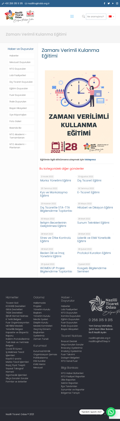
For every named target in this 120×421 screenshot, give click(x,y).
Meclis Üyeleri (40, 319)
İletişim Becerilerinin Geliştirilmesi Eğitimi (53, 224)
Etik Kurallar (39, 361)
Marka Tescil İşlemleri (17, 361)
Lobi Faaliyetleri (18, 75)
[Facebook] (104, 3)
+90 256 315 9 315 (14, 3)
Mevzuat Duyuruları (20, 62)
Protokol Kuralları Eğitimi (94, 253)
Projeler (37, 306)
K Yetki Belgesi (13, 319)
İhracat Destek (69, 341)
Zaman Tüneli (40, 339)
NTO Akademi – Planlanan (18, 146)
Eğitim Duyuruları (19, 88)
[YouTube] (113, 3)
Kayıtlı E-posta (13, 358)
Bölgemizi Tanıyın (70, 392)
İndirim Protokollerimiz (18, 339)
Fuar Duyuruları (18, 95)
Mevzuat (38, 367)
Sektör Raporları (69, 383)
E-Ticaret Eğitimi (88, 192)
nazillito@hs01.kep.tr (99, 341)
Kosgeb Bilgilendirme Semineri (91, 269)
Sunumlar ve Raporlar (72, 389)
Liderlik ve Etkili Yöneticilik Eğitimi (94, 239)
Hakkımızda (39, 302)
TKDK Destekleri (14, 312)
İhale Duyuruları (18, 101)
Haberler (14, 55)
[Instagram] (117, 3)
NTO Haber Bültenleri (72, 373)
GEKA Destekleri (14, 309)
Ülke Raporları (68, 379)
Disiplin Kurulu (40, 322)
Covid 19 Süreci (14, 348)
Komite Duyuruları (70, 316)
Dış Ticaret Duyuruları (21, 81)
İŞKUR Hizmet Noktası (17, 316)
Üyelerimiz (39, 335)
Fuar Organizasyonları (17, 322)
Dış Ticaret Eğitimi (89, 180)
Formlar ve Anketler (16, 381)
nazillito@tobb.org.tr (39, 3)
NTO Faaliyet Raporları (73, 376)
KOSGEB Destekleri (15, 306)
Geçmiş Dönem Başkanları (42, 331)
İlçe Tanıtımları (69, 386)
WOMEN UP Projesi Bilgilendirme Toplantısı (56, 269)
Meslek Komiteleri (42, 325)
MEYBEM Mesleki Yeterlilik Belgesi (14, 327)
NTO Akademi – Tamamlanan (18, 136)
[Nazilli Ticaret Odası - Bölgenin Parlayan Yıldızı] (19, 16)
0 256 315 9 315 (101, 320)
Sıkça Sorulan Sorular (17, 378)
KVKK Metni (39, 364)
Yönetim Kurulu (41, 316)
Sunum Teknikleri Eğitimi (93, 223)
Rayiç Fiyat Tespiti (15, 365)
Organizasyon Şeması (45, 354)
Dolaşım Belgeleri (70, 357)
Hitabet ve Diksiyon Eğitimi (95, 207)
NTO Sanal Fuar (69, 361)
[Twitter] (108, 3)
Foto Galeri (15, 121)
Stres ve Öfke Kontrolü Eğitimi (55, 239)
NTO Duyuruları (18, 68)
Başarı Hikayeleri (18, 108)
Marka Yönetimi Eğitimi (55, 180)
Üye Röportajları (18, 114)
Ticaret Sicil (12, 302)
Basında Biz (15, 127)
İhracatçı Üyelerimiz (71, 347)
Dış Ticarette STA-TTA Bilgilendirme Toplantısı (56, 209)
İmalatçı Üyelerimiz (71, 351)
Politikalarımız (40, 357)
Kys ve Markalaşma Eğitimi (54, 194)
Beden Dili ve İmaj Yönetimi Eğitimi (52, 254)
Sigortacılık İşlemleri (16, 375)
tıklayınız (90, 159)
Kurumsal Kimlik (41, 351)
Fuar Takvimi (68, 354)
